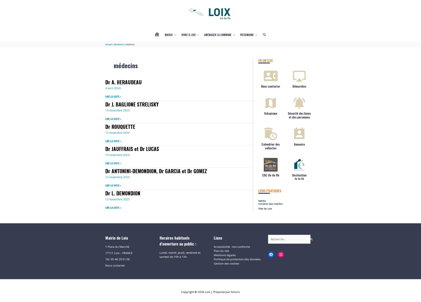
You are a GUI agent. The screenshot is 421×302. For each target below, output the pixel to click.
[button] (264, 35)
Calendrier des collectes (270, 146)
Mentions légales (225, 255)
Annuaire (299, 144)
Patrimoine (247, 35)
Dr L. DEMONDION (122, 193)
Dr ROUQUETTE (120, 126)
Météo (262, 200)
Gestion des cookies (226, 263)
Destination (299, 176)
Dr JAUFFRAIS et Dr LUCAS (132, 148)
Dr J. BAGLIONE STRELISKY (132, 104)
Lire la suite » (113, 96)
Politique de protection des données (237, 259)
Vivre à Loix (188, 35)
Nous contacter (270, 86)
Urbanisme (270, 113)
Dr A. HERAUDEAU (123, 82)
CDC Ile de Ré (270, 175)
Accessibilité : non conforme (232, 247)
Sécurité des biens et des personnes (299, 115)
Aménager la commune (218, 35)
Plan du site (221, 251)
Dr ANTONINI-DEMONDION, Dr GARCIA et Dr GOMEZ (156, 171)
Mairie (169, 35)
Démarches (299, 86)
